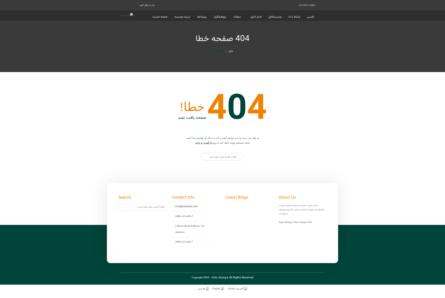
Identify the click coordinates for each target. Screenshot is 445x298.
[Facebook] (180, 251)
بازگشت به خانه (203, 142)
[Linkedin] (174, 251)
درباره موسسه (182, 17)
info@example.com (186, 207)
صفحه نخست (160, 17)
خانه (230, 51)
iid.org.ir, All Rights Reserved (235, 278)
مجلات (237, 17)
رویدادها (202, 17)
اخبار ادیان (256, 17)
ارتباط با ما (294, 17)
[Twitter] (185, 251)
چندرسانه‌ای (275, 17)
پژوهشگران (220, 17)
